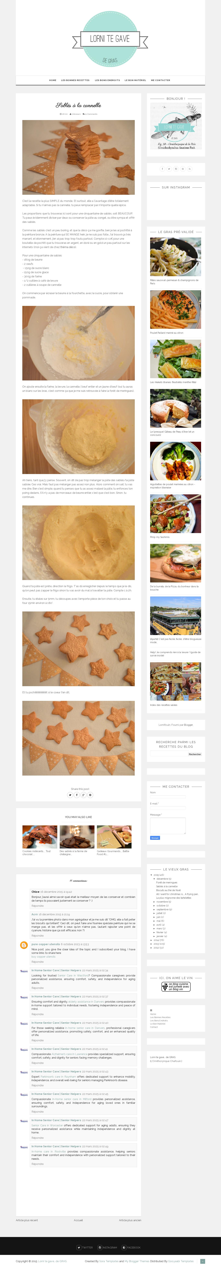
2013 (157, 944)
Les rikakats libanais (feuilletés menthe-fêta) (173, 382)
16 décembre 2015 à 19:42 (56, 891)
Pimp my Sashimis (160, 537)
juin (159, 917)
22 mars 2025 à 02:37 (95, 996)
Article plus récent (27, 1220)
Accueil (78, 1220)
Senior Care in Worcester (47, 1125)
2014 (157, 940)
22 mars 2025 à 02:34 (95, 970)
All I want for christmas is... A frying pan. (177, 894)
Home (52, 80)
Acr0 (35, 914)
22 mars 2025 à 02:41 (95, 1048)
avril (159, 925)
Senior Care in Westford (73, 975)
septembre (163, 909)
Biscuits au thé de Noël (168, 890)
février (160, 932)
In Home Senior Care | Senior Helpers (56, 970)
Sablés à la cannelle (166, 886)
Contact (154, 1027)
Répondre (38, 905)
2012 (157, 947)
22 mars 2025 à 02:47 (95, 1120)
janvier (160, 936)
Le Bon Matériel (135, 80)
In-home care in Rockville (49, 1151)
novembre (162, 901)
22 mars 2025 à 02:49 (95, 1146)
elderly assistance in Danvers (86, 1001)
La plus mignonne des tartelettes (173, 898)
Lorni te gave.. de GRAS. (163, 1057)
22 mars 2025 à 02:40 (95, 1022)
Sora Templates (109, 1261)
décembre (162, 879)
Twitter (87, 1247)
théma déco (67, 247)
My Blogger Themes (137, 1261)
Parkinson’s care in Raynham (58, 1076)
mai (159, 921)
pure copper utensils (46, 944)
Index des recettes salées (163, 705)
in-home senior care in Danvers (85, 1028)
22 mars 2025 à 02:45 (95, 1093)
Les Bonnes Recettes (75, 80)
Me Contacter (160, 80)
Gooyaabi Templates (181, 1261)
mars (160, 928)
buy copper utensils (43, 956)
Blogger (188, 725)
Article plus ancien (130, 1220)
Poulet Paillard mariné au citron (166, 333)
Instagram (109, 1247)
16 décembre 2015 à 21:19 (54, 914)
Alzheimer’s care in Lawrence (69, 1054)
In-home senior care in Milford (71, 1099)
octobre (161, 905)
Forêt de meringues (166, 882)
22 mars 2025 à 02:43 (95, 1071)
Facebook (133, 1247)
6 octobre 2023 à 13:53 (75, 944)
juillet (160, 913)
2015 (156, 875)
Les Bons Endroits (107, 80)
